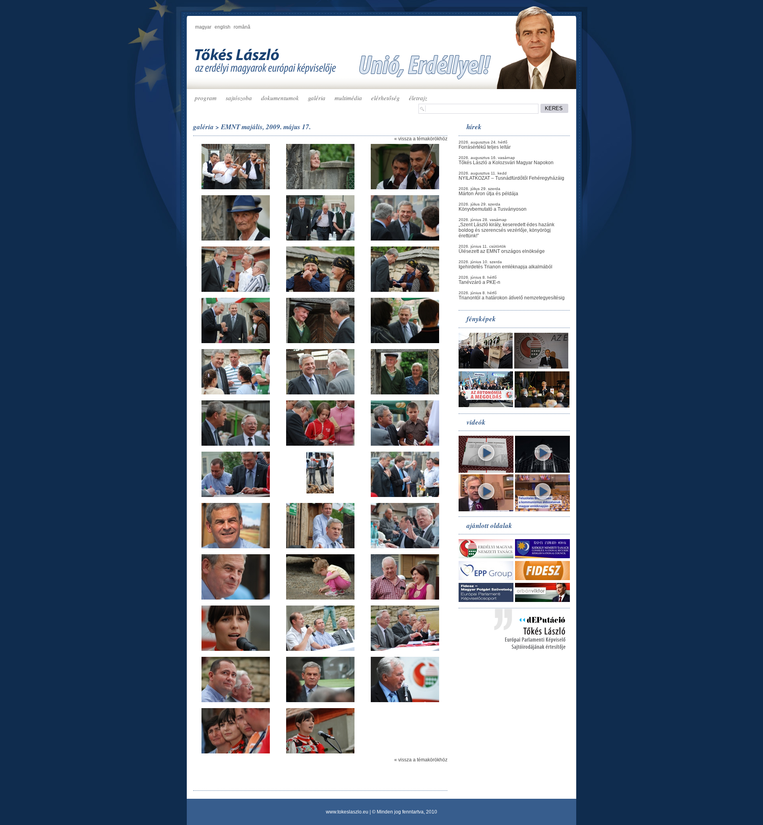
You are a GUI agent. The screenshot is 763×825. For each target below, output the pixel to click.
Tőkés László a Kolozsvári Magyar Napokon (506, 162)
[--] (235, 187)
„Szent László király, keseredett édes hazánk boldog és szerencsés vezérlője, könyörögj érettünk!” (506, 230)
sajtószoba (239, 98)
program (206, 98)
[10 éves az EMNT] (541, 367)
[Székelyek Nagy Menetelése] (486, 405)
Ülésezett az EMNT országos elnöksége (502, 251)
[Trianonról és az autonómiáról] (486, 471)
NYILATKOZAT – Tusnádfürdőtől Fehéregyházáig (511, 178)
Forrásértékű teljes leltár (485, 147)
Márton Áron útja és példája (488, 193)
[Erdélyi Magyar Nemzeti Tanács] (486, 556)
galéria (316, 98)
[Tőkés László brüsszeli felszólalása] (542, 509)
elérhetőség (385, 98)
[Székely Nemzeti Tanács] (542, 556)
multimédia (348, 98)
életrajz (418, 98)
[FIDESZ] (542, 578)
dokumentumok (280, 98)
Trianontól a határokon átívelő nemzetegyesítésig (512, 298)
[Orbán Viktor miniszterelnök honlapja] (542, 600)
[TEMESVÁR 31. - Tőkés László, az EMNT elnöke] (542, 471)
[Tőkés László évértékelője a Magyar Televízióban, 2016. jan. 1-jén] (486, 509)
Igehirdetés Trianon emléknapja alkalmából (505, 267)
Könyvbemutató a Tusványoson (493, 209)
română (242, 27)
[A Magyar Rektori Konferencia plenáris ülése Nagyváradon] (542, 406)
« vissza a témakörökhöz (420, 139)
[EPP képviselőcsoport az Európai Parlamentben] (486, 578)
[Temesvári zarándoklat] (486, 367)
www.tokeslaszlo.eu (347, 812)
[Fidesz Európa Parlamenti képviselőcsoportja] (486, 600)
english (222, 27)
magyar (203, 27)
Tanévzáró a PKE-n (479, 282)
